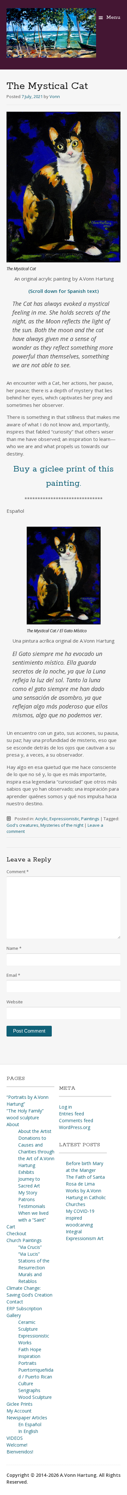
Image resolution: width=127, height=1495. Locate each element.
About (13, 1124)
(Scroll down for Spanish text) (63, 291)
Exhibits (26, 1172)
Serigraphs (29, 1390)
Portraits (27, 1363)
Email (13, 975)
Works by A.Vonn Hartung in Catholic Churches (86, 1197)
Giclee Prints (20, 1404)
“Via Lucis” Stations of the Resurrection (33, 1261)
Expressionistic (64, 819)
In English (28, 1431)
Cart (11, 1227)
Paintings (90, 819)
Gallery (14, 1315)
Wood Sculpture (35, 1397)
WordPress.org (74, 1127)
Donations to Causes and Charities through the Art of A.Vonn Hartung (36, 1151)
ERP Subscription (24, 1308)
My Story (27, 1192)
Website (15, 1002)
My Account (19, 1411)
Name (14, 948)
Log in (65, 1107)
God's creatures (22, 825)
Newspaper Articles (27, 1417)
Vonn (54, 96)
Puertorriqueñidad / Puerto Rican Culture (35, 1377)
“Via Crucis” (30, 1247)
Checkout (16, 1233)
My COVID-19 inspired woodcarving (80, 1218)
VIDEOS (15, 1438)
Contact (15, 1302)
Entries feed (71, 1114)
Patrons (26, 1199)
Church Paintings (24, 1240)
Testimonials (31, 1206)
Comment (18, 871)
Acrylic (41, 819)
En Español (29, 1424)
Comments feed (76, 1120)
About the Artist (34, 1131)
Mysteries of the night (61, 825)
